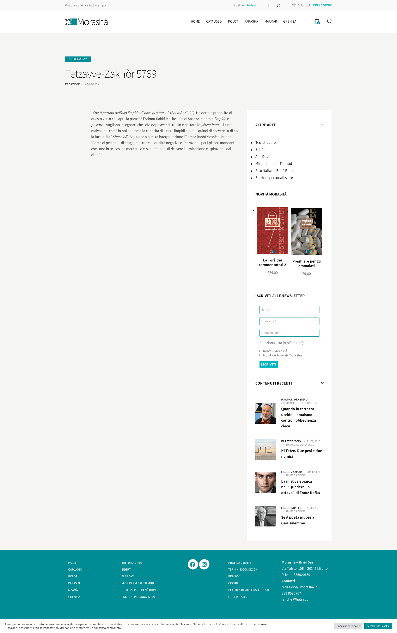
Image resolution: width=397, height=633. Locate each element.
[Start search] (329, 21)
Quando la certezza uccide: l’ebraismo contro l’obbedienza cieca (298, 417)
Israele (296, 508)
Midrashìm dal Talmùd (273, 163)
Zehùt (260, 149)
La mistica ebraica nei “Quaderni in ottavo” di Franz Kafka (300, 487)
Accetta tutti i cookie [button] (378, 626)
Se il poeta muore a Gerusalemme (297, 520)
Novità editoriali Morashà (282, 355)
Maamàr (296, 472)
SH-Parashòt (78, 59)
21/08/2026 (288, 403)
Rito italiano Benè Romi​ (274, 170)
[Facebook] (193, 564)
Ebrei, (286, 472)
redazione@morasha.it (299, 587)
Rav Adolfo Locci (303, 444)
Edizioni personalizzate (274, 177)
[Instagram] (204, 564)
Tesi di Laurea (266, 142)
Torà (298, 441)
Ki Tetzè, (287, 441)
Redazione (311, 403)
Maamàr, (287, 399)
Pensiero (300, 399)
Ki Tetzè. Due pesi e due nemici (301, 453)
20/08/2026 (313, 472)
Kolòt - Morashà (275, 351)
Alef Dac (262, 156)
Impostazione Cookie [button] (348, 626)
